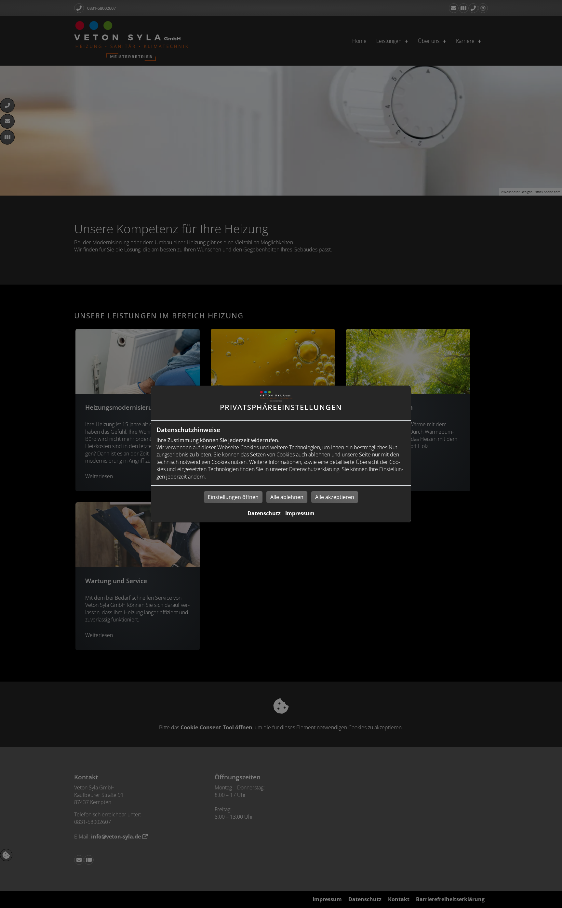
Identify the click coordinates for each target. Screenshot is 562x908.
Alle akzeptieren (334, 497)
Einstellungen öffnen (233, 497)
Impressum (299, 513)
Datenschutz (264, 513)
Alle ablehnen (286, 497)
